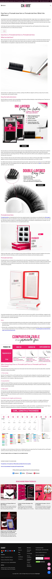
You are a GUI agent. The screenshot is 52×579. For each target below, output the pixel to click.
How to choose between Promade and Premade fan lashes (12, 466)
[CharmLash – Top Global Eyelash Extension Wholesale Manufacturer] (25, 5)
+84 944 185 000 (45, 549)
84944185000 (13, 562)
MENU (4, 5)
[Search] (50, 5)
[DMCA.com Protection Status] (40, 561)
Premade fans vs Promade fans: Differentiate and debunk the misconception (16, 463)
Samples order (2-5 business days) (16, 1)
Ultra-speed (47, 217)
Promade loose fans (5, 217)
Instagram (16, 453)
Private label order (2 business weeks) (31, 1)
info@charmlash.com (42, 552)
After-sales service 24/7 (44, 1)
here (40, 163)
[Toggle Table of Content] (3, 31)
